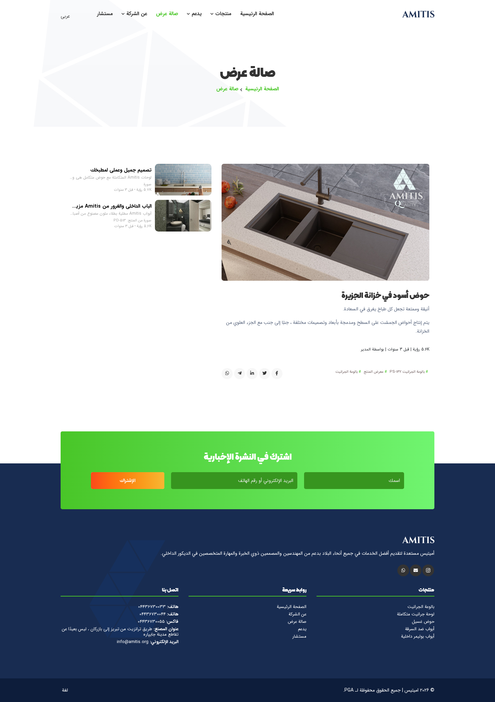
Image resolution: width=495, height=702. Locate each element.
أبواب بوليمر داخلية (417, 636)
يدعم (196, 14)
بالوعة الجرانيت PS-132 (407, 372)
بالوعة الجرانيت (346, 372)
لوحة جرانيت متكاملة (415, 614)
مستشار (105, 14)
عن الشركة (136, 14)
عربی (66, 16)
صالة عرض (167, 14)
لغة (65, 690)
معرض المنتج (374, 372)
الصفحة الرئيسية (257, 14)
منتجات (222, 14)
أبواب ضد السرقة (419, 629)
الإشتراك (127, 480)
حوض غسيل (423, 621)
